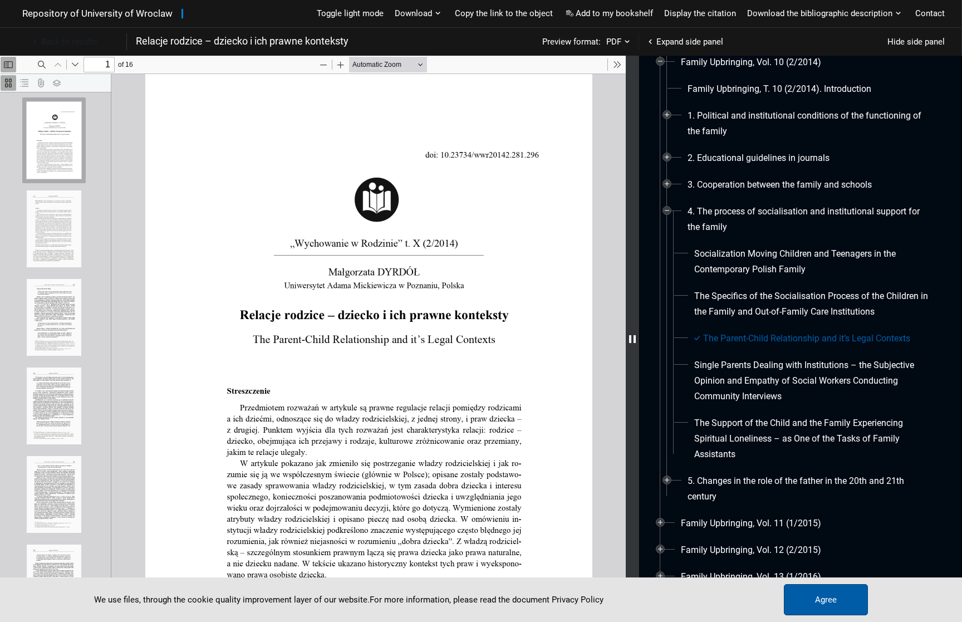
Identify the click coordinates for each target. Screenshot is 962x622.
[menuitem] (751, 62)
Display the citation (700, 13)
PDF (613, 42)
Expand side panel (689, 42)
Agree (826, 600)
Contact (930, 13)
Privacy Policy (577, 600)
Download (413, 13)
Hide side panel (916, 42)
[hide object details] (632, 339)
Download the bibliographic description (819, 13)
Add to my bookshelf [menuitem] (614, 13)
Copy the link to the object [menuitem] (504, 13)
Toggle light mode (350, 13)
